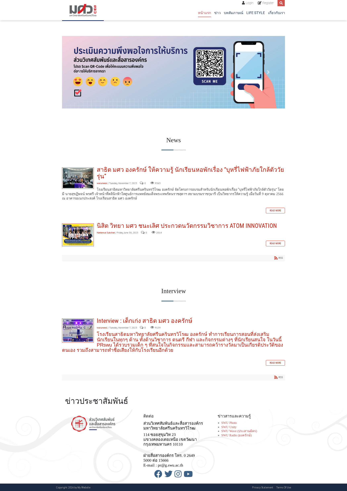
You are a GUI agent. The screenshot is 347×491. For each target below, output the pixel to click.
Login (249, 3)
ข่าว (217, 13)
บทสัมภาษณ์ (233, 13)
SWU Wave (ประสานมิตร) (239, 431)
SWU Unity (229, 427)
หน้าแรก (204, 13)
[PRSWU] (82, 10)
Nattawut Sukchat (106, 232)
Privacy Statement (262, 487)
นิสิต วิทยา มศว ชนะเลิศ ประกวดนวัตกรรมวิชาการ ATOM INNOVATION (78, 235)
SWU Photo (229, 423)
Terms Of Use (283, 487)
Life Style (255, 13)
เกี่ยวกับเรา (276, 13)
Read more (275, 210)
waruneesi (102, 183)
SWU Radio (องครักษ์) (236, 435)
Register (268, 3)
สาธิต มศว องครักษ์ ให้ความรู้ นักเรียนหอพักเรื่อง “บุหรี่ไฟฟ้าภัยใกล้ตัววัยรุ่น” (78, 178)
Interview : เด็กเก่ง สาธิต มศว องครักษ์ (78, 330)
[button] (79, 72)
